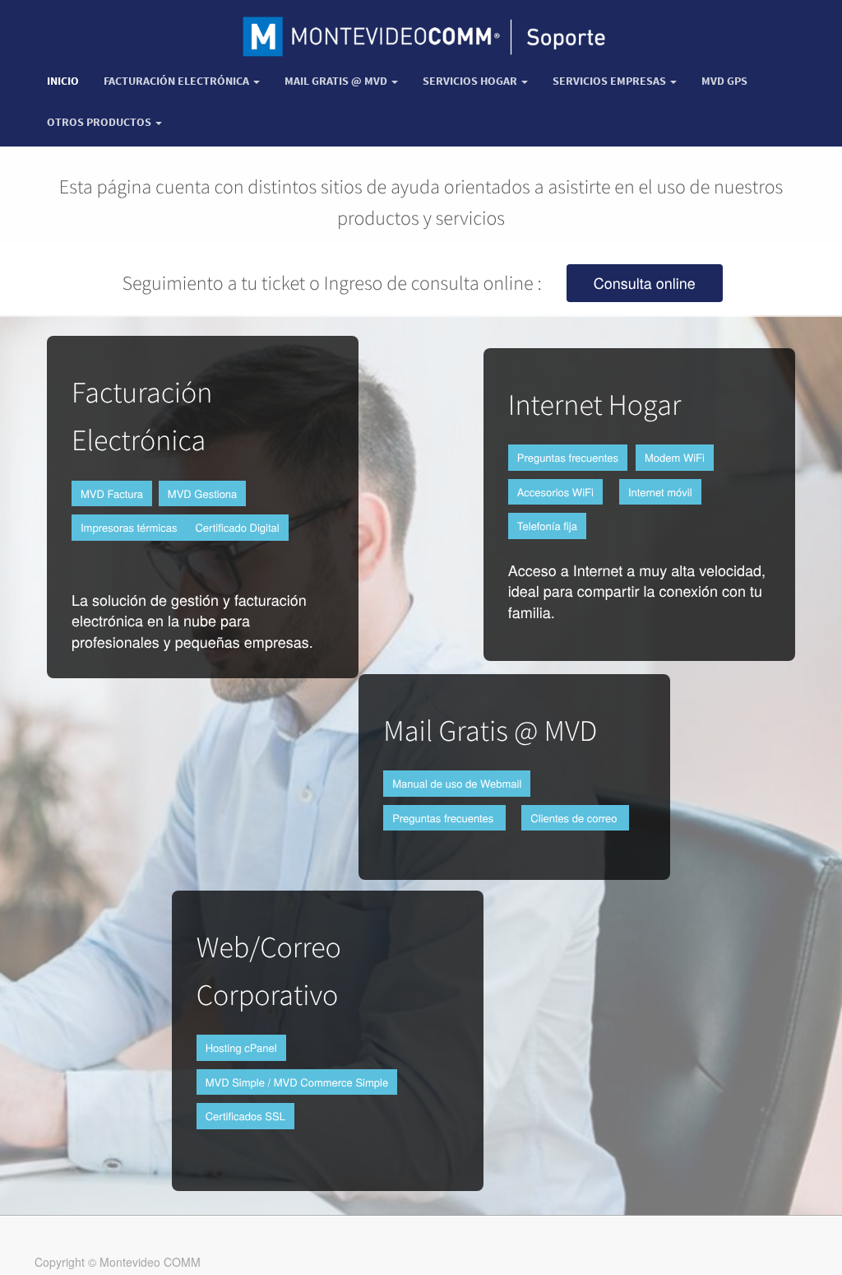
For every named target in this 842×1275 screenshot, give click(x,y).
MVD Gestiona (202, 493)
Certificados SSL (245, 1116)
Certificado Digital (237, 527)
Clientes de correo (575, 818)
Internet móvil (660, 492)
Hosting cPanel (241, 1047)
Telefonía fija (547, 525)
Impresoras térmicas (129, 527)
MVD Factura (112, 493)
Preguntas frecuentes (567, 457)
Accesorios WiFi (555, 492)
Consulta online (645, 283)
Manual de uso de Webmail (456, 783)
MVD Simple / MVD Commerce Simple (297, 1082)
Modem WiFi (675, 457)
